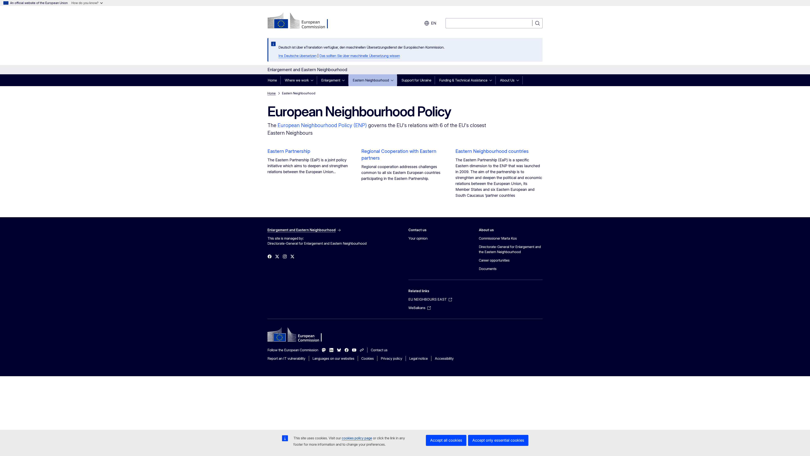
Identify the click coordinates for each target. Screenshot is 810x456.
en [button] (433, 23)
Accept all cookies (446, 440)
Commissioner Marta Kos (498, 238)
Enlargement (330, 80)
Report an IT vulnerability (286, 358)
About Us (507, 80)
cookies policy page (357, 438)
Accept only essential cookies (498, 440)
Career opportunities (494, 260)
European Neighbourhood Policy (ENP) (322, 125)
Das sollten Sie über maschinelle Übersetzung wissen (359, 56)
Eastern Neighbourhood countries (492, 151)
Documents (488, 269)
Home (272, 80)
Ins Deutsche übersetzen (297, 56)
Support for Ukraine (416, 80)
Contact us (379, 350)
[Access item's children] (313, 80)
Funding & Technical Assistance (463, 80)
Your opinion (418, 238)
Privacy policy (391, 358)
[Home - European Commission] (301, 21)
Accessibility (444, 358)
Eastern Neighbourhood (371, 80)
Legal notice (418, 358)
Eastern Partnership (288, 151)
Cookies (367, 358)
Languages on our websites (333, 358)
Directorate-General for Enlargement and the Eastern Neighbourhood (510, 249)
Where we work (297, 80)
